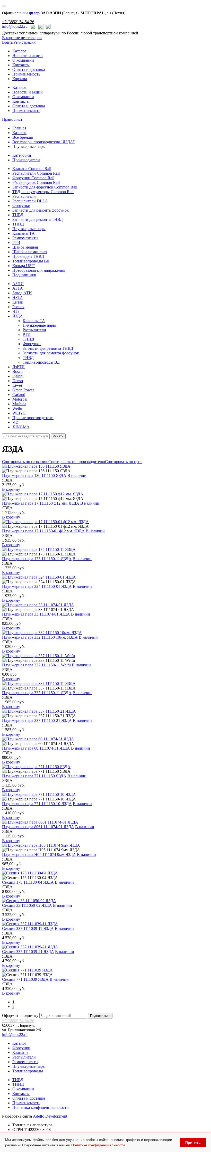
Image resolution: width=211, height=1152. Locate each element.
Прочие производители (33, 418)
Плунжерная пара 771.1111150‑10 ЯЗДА (37, 803)
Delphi (17, 376)
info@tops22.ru (15, 26)
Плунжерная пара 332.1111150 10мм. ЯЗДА (40, 637)
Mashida (19, 404)
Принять (193, 1142)
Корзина (19, 79)
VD (15, 422)
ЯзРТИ (18, 367)
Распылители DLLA (30, 201)
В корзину (11, 489)
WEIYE (19, 413)
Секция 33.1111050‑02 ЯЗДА (27, 905)
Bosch (17, 371)
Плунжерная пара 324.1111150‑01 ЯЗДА (37, 586)
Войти (7, 42)
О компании (23, 60)
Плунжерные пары (29, 228)
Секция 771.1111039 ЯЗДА (25, 979)
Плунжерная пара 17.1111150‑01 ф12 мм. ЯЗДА (43, 531)
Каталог (19, 51)
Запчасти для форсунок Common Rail (44, 187)
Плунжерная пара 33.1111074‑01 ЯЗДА (36, 614)
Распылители (24, 196)
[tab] (21, 155)
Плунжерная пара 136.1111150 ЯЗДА (34, 475)
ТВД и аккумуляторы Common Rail (43, 192)
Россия (18, 307)
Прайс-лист (12, 119)
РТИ (16, 242)
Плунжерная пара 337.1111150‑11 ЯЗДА (37, 693)
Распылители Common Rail (36, 173)
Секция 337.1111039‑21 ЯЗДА (28, 951)
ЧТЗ (16, 311)
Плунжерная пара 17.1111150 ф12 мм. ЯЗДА (40, 503)
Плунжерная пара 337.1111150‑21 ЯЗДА (37, 720)
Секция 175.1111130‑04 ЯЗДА (28, 882)
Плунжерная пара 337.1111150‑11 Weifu (36, 665)
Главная (19, 128)
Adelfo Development (50, 1116)
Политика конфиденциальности (40, 1107)
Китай (17, 302)
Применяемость (26, 74)
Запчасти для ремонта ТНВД (37, 219)
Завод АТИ (22, 293)
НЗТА (17, 297)
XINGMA (21, 427)
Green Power (23, 390)
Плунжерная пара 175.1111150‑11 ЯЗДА (37, 558)
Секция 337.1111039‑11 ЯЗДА (28, 928)
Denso (17, 381)
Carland (18, 394)
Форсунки (21, 205)
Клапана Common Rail (31, 168)
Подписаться (100, 1016)
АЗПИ (18, 283)
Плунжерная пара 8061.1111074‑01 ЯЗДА (38, 827)
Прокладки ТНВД (28, 256)
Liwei (17, 385)
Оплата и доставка (28, 69)
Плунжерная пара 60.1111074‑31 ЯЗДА (36, 748)
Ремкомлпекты (25, 1062)
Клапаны (20, 1052)
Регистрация (24, 42)
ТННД (18, 224)
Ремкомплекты (25, 238)
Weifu (17, 408)
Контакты (21, 65)
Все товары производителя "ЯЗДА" (43, 142)
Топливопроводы (27, 1071)
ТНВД (17, 215)
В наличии (76, 475)
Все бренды (22, 137)
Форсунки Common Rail (33, 178)
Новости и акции (27, 55)
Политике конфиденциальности (98, 1145)
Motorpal (19, 399)
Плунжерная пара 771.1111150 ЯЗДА (34, 776)
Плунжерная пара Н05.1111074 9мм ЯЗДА (39, 854)
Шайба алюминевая (29, 252)
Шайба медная (25, 247)
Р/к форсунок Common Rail (36, 182)
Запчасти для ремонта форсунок (40, 210)
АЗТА (17, 288)
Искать (58, 436)
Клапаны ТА (23, 233)
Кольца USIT (23, 265)
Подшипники (24, 275)
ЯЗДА (17, 316)
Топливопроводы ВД (30, 261)
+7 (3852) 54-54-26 (18, 22)
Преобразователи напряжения (38, 270)
